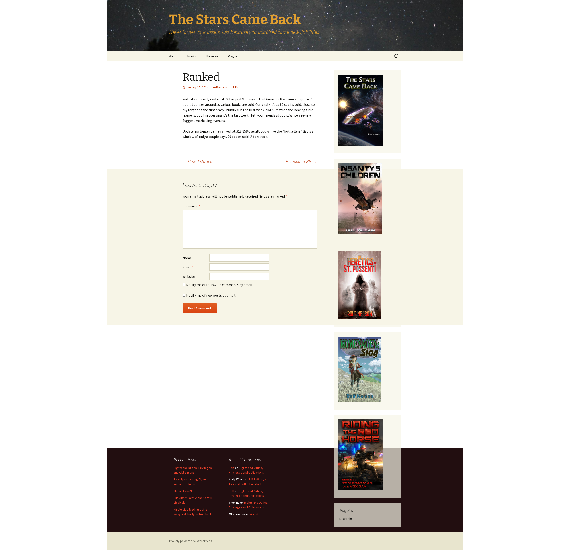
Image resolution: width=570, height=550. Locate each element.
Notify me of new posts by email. (211, 295)
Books (191, 56)
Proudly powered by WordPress (190, 541)
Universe (212, 56)
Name (188, 258)
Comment (191, 206)
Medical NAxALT (184, 491)
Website (189, 276)
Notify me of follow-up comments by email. (219, 284)
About (173, 56)
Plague (232, 56)
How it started (198, 161)
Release (221, 87)
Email (188, 267)
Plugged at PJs (301, 161)
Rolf (237, 87)
